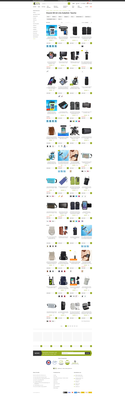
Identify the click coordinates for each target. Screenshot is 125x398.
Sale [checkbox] (59, 19)
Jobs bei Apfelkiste (56, 386)
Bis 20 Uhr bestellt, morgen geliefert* (40, 386)
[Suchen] (69, 3)
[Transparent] (56, 121)
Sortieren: (83, 22)
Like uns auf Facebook (77, 381)
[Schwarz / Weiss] (62, 146)
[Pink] (47, 46)
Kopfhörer (34, 25)
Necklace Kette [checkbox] (79, 16)
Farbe (48, 16)
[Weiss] (59, 171)
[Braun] (62, 196)
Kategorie (66, 16)
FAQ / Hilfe (55, 376)
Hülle (34, 21)
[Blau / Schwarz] (64, 171)
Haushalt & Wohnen (65, 7)
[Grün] (53, 46)
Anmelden (87, 353)
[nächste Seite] (70, 22)
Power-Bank (35, 33)
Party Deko (73, 7)
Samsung (43, 6)
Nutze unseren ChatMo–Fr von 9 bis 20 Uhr (79, 376)
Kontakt (54, 375)
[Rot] (64, 271)
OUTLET (86, 6)
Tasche (34, 38)
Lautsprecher (35, 31)
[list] (62, 339)
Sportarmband (35, 36)
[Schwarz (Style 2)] (62, 171)
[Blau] (59, 96)
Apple (39, 6)
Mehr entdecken (80, 7)
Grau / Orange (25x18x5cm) (86, 321)
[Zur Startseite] (36, 3)
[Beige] (47, 246)
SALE (91, 6)
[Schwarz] (47, 71)
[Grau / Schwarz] (56, 246)
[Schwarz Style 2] (71, 296)
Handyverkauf (55, 379)
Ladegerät (34, 27)
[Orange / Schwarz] (64, 146)
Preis (72, 16)
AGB (54, 385)
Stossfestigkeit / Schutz (51, 19)
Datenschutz (55, 382)
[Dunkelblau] (82, 46)
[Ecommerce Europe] (54, 362)
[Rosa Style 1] (76, 296)
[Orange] (56, 46)
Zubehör (34, 6)
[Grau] (50, 46)
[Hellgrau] (53, 146)
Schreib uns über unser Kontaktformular (79, 379)
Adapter (34, 12)
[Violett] (62, 271)
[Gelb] (82, 71)
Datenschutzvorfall (56, 383)
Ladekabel (34, 29)
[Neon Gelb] (71, 171)
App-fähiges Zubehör (36, 14)
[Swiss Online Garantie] (48, 362)
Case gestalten (49, 7)
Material (53, 16)
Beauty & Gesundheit (56, 7)
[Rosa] (62, 96)
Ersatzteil (34, 18)
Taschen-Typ (87, 16)
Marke (60, 16)
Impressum (55, 380)
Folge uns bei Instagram (77, 384)
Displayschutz (35, 16)
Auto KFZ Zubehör (36, 23)
